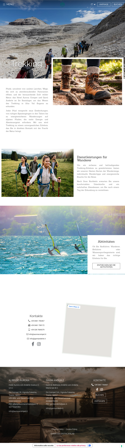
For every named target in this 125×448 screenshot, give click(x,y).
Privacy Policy (58, 429)
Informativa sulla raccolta (43, 445)
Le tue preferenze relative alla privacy (71, 445)
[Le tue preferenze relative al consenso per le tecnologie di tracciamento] (121, 446)
